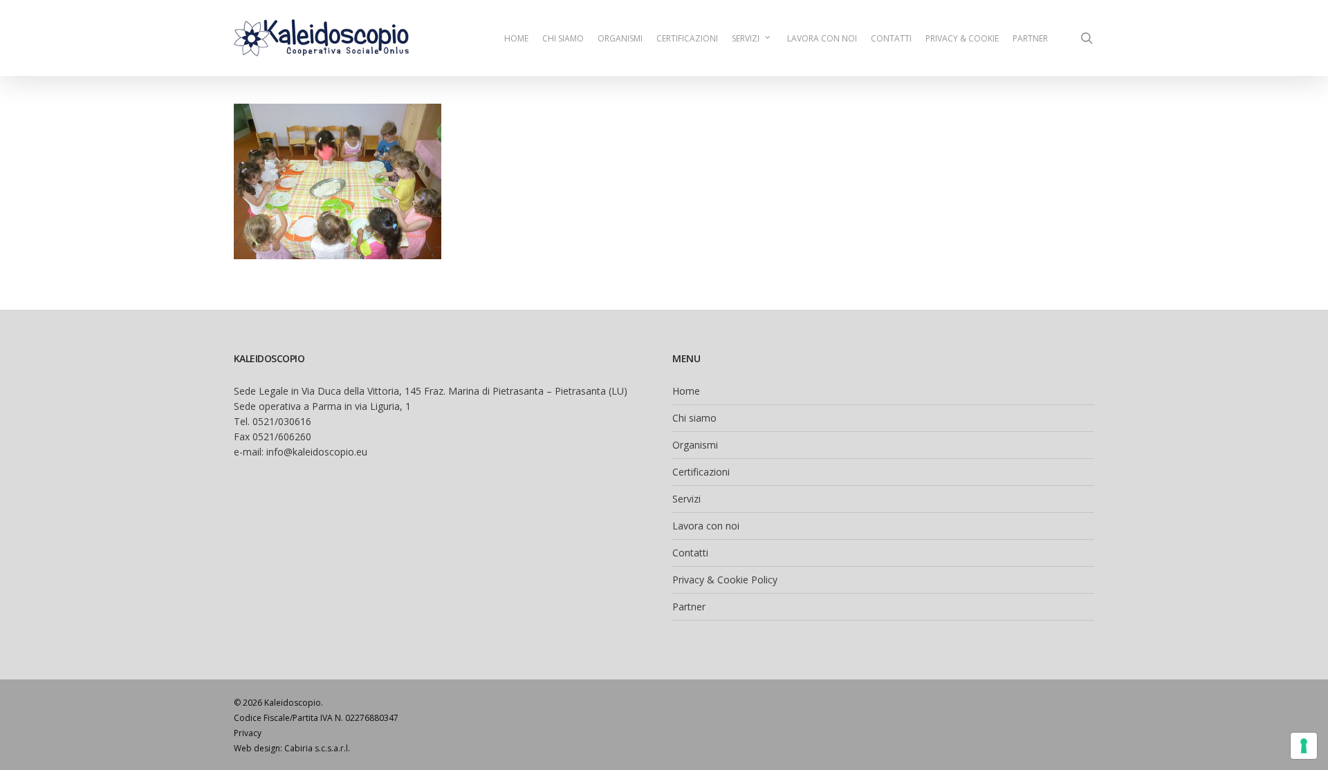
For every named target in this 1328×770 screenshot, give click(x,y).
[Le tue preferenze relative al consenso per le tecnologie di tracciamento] (1304, 746)
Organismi (695, 444)
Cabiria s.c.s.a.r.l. (317, 748)
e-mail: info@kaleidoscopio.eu (300, 451)
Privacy (247, 733)
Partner (689, 606)
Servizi (686, 498)
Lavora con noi (705, 525)
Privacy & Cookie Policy (724, 579)
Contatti (690, 552)
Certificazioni (701, 471)
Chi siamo (694, 417)
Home (686, 390)
